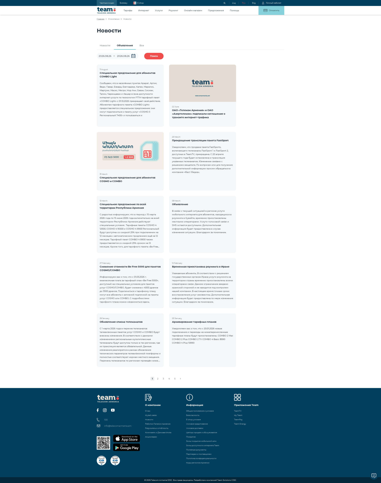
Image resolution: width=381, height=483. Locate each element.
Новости (105, 45)
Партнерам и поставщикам (198, 454)
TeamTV (237, 411)
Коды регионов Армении (197, 463)
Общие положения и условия (200, 411)
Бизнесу (123, 3)
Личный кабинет (273, 3)
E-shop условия (193, 419)
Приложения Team (246, 405)
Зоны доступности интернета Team (202, 445)
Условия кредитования (197, 424)
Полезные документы (196, 450)
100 (106, 419)
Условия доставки (194, 428)
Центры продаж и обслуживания (201, 432)
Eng (254, 3)
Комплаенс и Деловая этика (158, 432)
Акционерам (151, 437)
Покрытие (191, 437)
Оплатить (274, 10)
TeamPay (238, 419)
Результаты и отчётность (156, 428)
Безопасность (192, 415)
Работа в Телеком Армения (157, 424)
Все (141, 45)
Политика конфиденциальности (201, 458)
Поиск (154, 56)
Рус (243, 3)
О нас (147, 411)
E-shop (140, 3)
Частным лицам (107, 3)
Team (106, 10)
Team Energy (240, 424)
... (133, 56)
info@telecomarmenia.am (117, 426)
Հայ (234, 3)
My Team (238, 415)
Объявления (125, 45)
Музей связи (151, 415)
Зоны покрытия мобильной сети (201, 441)
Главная (100, 19)
